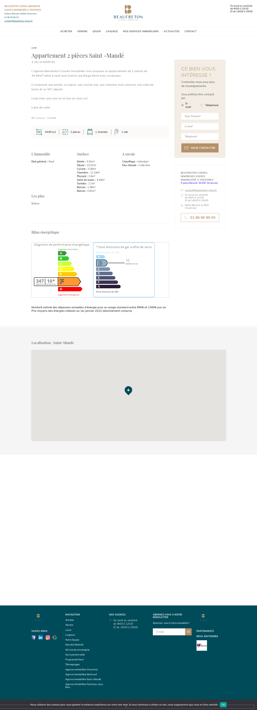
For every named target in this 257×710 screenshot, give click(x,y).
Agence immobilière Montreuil (81, 674)
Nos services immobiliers (141, 31)
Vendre (82, 31)
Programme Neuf (74, 659)
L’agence (112, 31)
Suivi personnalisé (75, 654)
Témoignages (72, 664)
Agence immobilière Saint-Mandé (83, 679)
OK (188, 631)
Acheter (66, 31)
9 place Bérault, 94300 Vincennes (20, 13)
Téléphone (212, 105)
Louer (97, 31)
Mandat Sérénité (74, 644)
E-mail (188, 105)
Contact (191, 31)
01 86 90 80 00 (11, 17)
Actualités (172, 31)
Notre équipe (72, 639)
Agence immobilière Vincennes (81, 669)
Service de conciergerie (77, 649)
